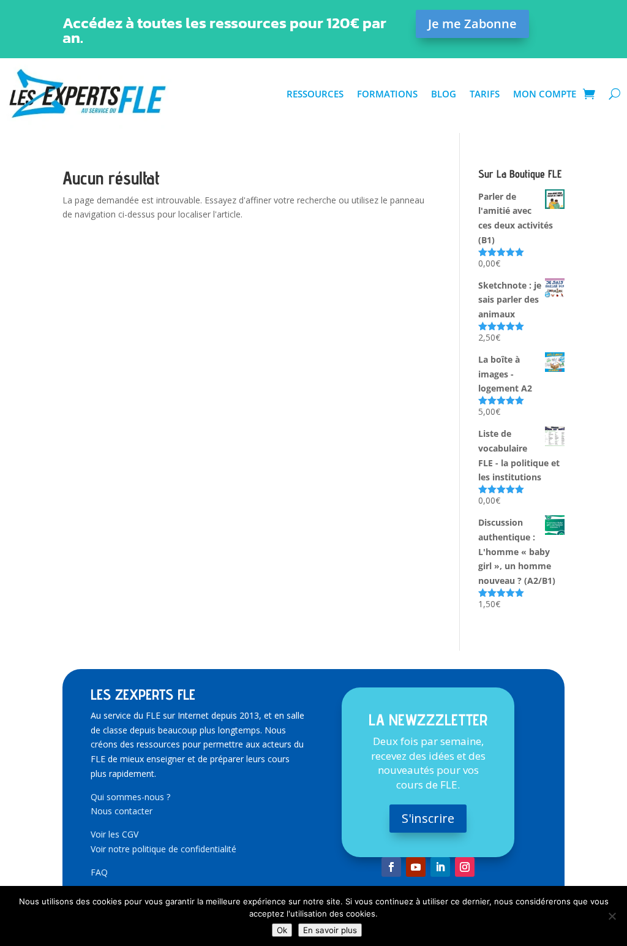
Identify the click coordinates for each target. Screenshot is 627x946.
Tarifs (485, 94)
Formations (387, 94)
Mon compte (544, 94)
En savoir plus (330, 930)
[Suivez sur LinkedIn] (440, 867)
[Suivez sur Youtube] (416, 867)
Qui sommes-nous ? (130, 797)
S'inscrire (428, 818)
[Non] (612, 916)
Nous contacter (121, 811)
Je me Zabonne (472, 23)
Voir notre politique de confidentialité (163, 849)
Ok (282, 930)
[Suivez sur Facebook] (391, 867)
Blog (443, 94)
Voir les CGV (114, 834)
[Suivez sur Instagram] (465, 867)
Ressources (315, 94)
